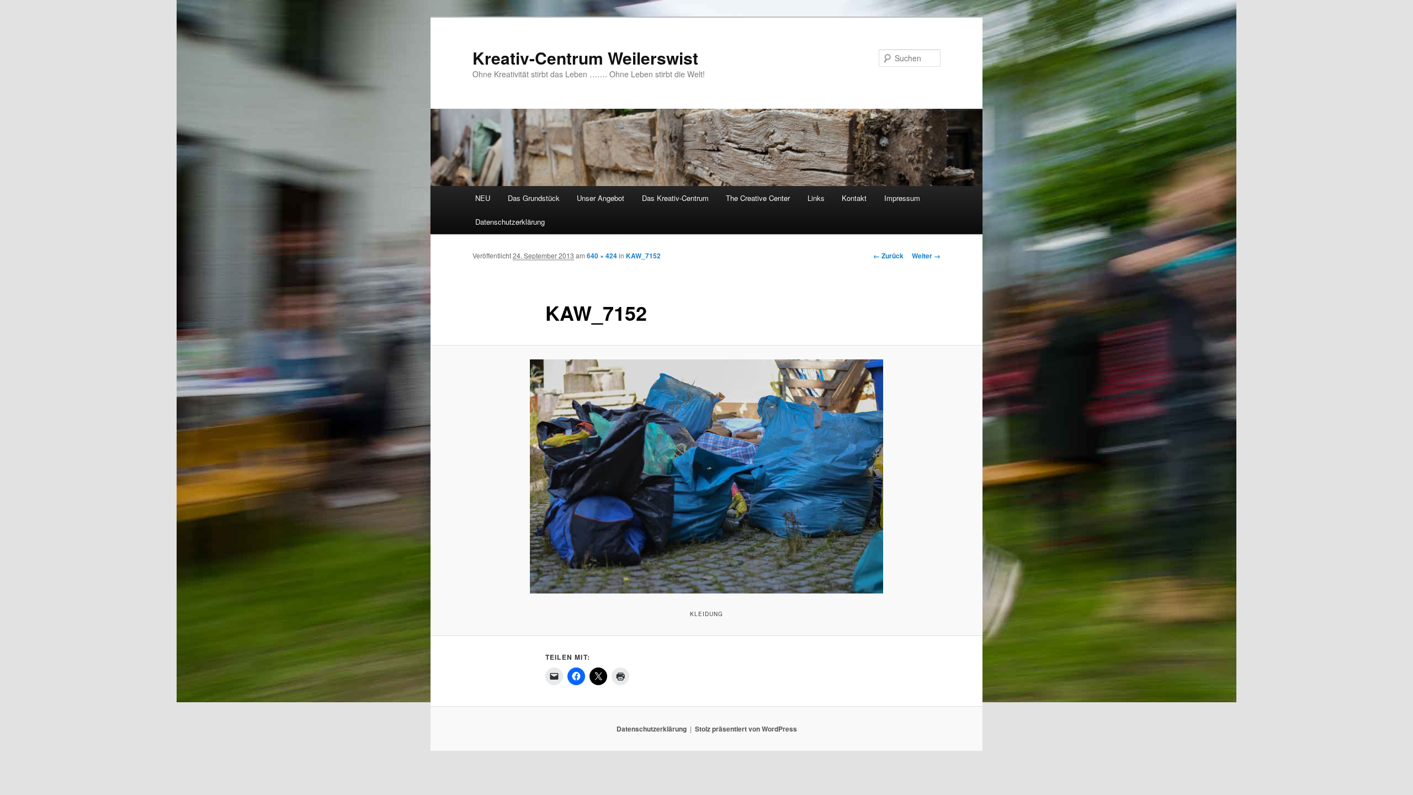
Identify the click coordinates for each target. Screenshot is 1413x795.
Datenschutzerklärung (510, 221)
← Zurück (888, 256)
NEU (482, 198)
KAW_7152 (643, 256)
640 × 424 (602, 256)
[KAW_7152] (706, 476)
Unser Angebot (600, 198)
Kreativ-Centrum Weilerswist (585, 58)
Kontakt (854, 198)
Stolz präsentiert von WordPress (746, 729)
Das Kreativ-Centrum (675, 198)
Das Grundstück (534, 198)
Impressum (902, 198)
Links (816, 198)
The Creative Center (758, 198)
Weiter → (926, 256)
